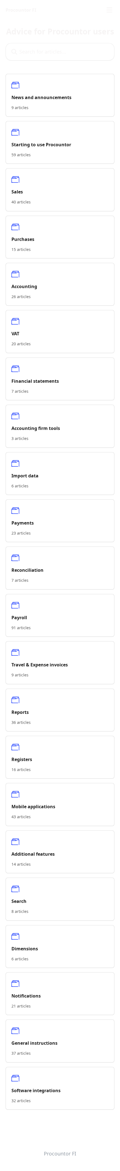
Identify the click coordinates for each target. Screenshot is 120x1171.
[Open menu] (109, 10)
